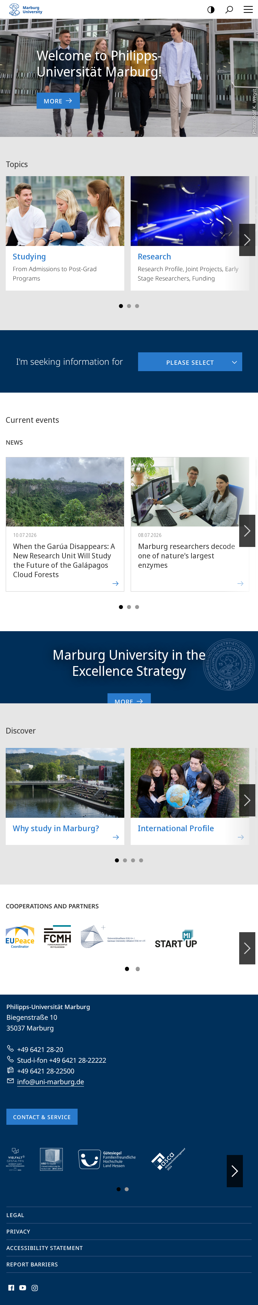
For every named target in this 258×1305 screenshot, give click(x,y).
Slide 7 (141, 860)
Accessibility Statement (44, 1248)
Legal (15, 1215)
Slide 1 (121, 306)
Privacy (18, 1231)
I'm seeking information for (69, 361)
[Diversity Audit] (20, 1159)
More (53, 101)
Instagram (35, 1292)
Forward (247, 531)
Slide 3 (129, 306)
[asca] (173, 1159)
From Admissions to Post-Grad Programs (55, 266)
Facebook (10, 1292)
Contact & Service (42, 1117)
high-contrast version (211, 9)
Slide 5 (137, 306)
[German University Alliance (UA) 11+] (113, 936)
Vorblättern (247, 240)
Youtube (22, 1292)
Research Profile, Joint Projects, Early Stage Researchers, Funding (188, 266)
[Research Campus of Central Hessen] (57, 936)
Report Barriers (32, 1264)
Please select (176, 359)
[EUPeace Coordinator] (20, 936)
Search (229, 9)
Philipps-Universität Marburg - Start (28, 9)
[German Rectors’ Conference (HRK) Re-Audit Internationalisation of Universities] (56, 1159)
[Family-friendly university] (111, 1159)
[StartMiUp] (176, 936)
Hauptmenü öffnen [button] (248, 9)
